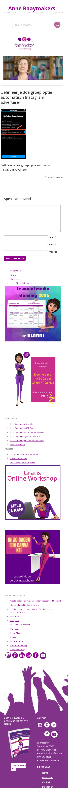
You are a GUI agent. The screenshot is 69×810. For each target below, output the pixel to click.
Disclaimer (47, 786)
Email (51, 244)
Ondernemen (16, 641)
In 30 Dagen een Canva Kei (22, 424)
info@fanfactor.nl (53, 753)
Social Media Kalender (20, 283)
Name (52, 237)
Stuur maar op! (18, 767)
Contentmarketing (18, 645)
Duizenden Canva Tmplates (22, 462)
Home (45, 772)
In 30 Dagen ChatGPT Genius (23, 428)
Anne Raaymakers (33, 8)
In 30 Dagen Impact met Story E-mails (27, 440)
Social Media (16, 633)
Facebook (14, 616)
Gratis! (13, 275)
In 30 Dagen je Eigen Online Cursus (25, 436)
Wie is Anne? (15, 270)
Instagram (14, 620)
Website (53, 251)
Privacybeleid (49, 791)
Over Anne (47, 777)
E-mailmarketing (17, 649)
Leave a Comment (55, 177)
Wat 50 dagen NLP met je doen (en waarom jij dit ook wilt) (36, 601)
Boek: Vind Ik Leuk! (18, 458)
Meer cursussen (17, 444)
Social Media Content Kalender (24, 454)
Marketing (14, 629)
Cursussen (15, 279)
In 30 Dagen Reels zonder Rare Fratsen (27, 432)
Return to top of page (32, 805)
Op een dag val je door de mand (24, 605)
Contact (46, 782)
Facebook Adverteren (20, 624)
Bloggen (14, 637)
